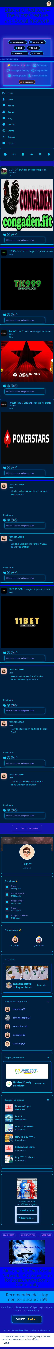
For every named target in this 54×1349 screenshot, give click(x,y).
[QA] (9, 76)
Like (4, 234)
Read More (8, 515)
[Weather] (9, 65)
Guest (27, 864)
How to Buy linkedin (25, 1126)
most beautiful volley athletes (22, 985)
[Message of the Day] (8, 71)
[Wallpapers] (34, 65)
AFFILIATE (46, 1235)
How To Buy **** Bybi (25, 1137)
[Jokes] (23, 65)
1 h (10, 175)
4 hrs (11, 254)
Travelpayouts (27, 1210)
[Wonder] (8, 234)
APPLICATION (28, 1235)
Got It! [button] (6, 1342)
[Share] (15, 234)
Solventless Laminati (25, 1147)
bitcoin (19, 1116)
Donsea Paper (23, 1106)
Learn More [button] (32, 1339)
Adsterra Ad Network (28, 1218)
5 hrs (11, 487)
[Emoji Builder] (33, 71)
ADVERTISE (8, 1235)
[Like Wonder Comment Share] (10, 234)
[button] (49, 3)
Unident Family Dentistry (22, 1084)
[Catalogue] (30, 76)
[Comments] (12, 234)
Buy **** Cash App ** (25, 1157)
